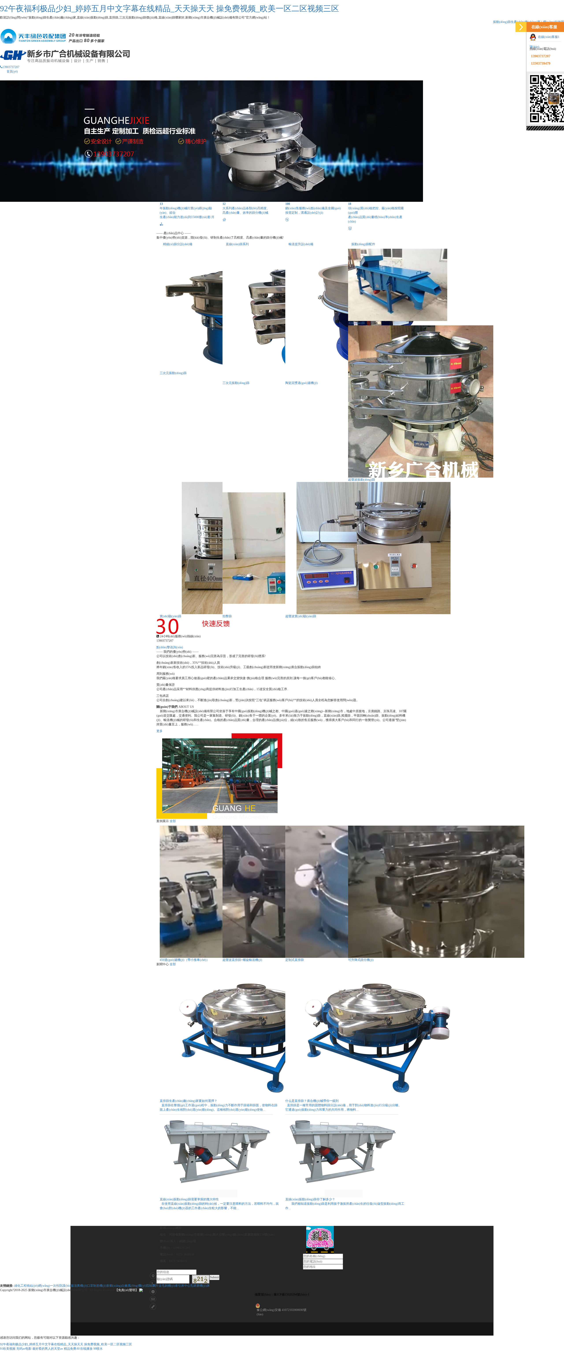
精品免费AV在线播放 (78, 1348)
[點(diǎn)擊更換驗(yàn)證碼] (201, 1279)
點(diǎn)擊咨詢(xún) (169, 647)
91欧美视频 (7, 1348)
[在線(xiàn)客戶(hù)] (521, 27)
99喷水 (98, 1348)
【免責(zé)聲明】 (126, 1290)
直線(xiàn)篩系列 (237, 244)
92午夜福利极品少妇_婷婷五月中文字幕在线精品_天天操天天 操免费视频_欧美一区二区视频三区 (169, 8)
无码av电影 (24, 1348)
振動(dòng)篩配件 (363, 244)
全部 (173, 821)
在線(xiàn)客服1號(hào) (544, 41)
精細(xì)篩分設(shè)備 (177, 244)
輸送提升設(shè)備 (301, 244)
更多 (159, 731)
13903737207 (10, 67)
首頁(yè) (12, 71)
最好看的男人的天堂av (47, 1348)
